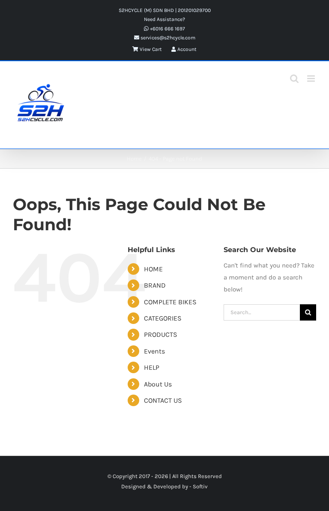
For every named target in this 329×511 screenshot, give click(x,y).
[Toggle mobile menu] (311, 78)
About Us (158, 384)
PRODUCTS (160, 334)
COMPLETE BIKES (170, 302)
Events (154, 351)
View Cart (150, 49)
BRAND (155, 285)
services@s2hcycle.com (167, 38)
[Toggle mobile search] (294, 78)
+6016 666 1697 (167, 29)
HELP (151, 367)
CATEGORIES (163, 318)
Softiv (200, 486)
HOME (153, 269)
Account (186, 49)
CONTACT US (163, 400)
